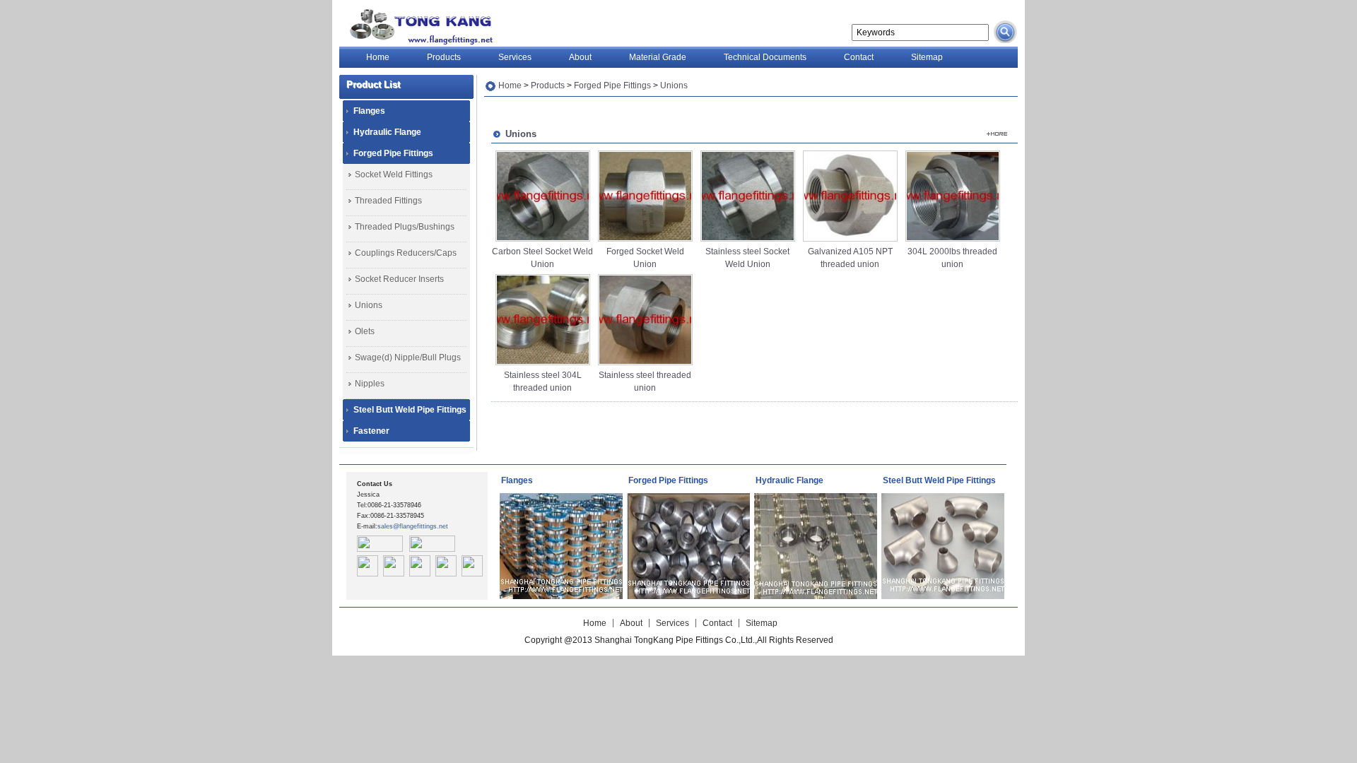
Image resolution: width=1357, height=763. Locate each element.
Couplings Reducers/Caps (406, 253)
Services (514, 57)
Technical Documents (765, 57)
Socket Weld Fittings (394, 174)
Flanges (369, 111)
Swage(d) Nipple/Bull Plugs (408, 357)
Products (444, 57)
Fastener (371, 431)
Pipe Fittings (417, 26)
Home (377, 57)
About (580, 57)
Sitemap (927, 57)
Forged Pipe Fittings (393, 153)
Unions (368, 305)
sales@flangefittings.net (412, 526)
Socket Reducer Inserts (399, 279)
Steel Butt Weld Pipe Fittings (409, 410)
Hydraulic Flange (387, 132)
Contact (859, 57)
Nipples (369, 384)
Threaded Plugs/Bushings (404, 227)
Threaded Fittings (388, 201)
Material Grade (657, 57)
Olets (365, 331)
